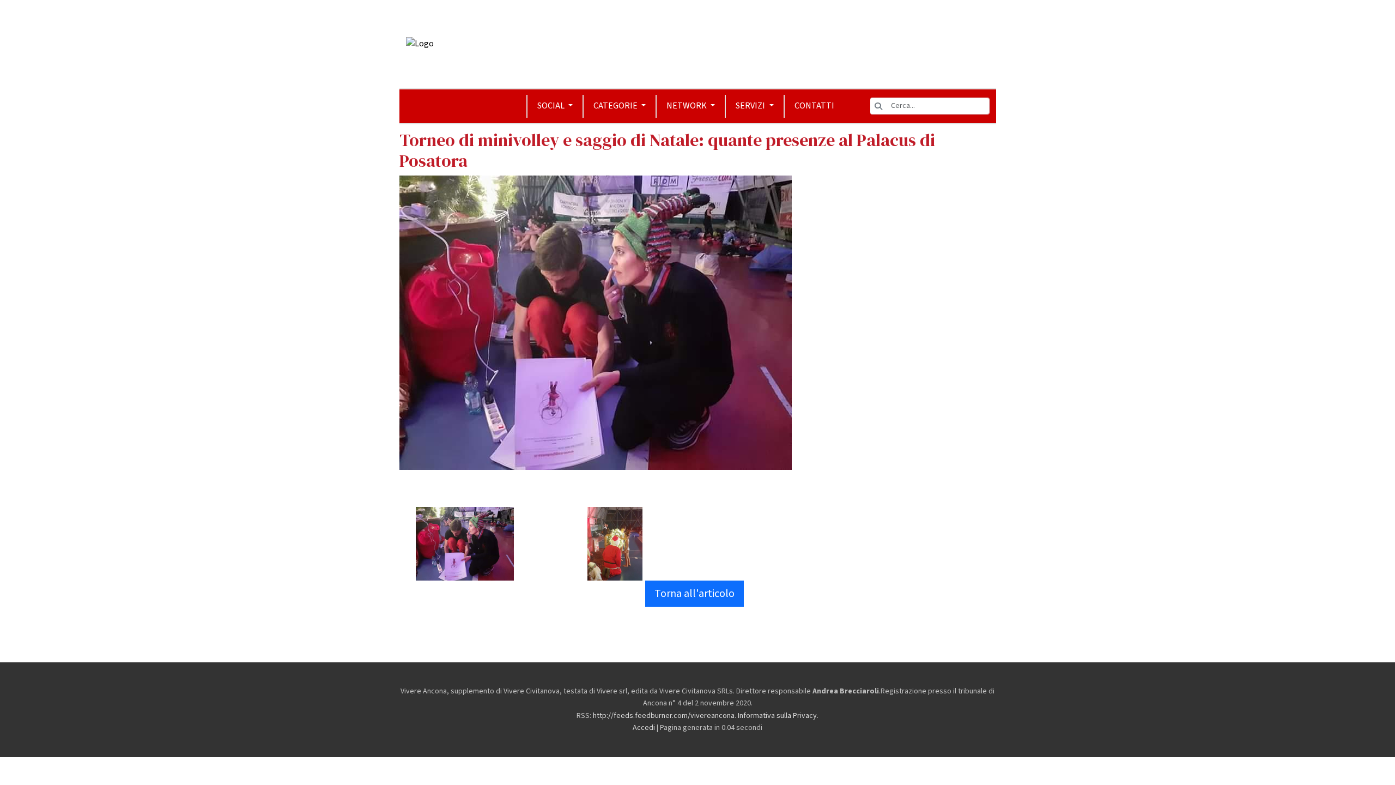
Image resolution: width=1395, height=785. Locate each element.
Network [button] (687, 106)
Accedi (644, 727)
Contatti (814, 106)
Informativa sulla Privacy (777, 715)
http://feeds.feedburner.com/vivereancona (664, 715)
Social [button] (551, 106)
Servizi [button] (751, 106)
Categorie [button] (616, 106)
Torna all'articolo (694, 593)
